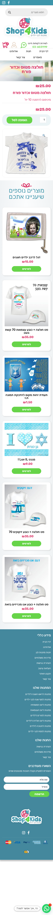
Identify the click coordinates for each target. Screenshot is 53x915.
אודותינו (47, 647)
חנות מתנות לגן (43, 652)
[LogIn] (14, 45)
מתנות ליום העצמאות (40, 710)
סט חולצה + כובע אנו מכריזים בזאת (26, 604)
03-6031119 (39, 47)
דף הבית (47, 641)
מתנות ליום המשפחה (41, 704)
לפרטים (26, 269)
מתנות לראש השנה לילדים (38, 694)
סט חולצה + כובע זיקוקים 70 (26, 532)
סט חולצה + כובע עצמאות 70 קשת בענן (26, 331)
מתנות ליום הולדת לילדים (38, 720)
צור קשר (47, 679)
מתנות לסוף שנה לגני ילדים (38, 699)
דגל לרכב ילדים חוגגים (26, 257)
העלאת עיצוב (44, 668)
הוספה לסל (19, 120)
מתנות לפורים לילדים (40, 715)
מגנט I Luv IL (26, 459)
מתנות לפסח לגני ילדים (39, 731)
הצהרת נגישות (44, 663)
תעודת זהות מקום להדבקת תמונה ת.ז (26, 396)
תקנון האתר (45, 673)
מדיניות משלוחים (43, 657)
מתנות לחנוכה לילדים (40, 726)
